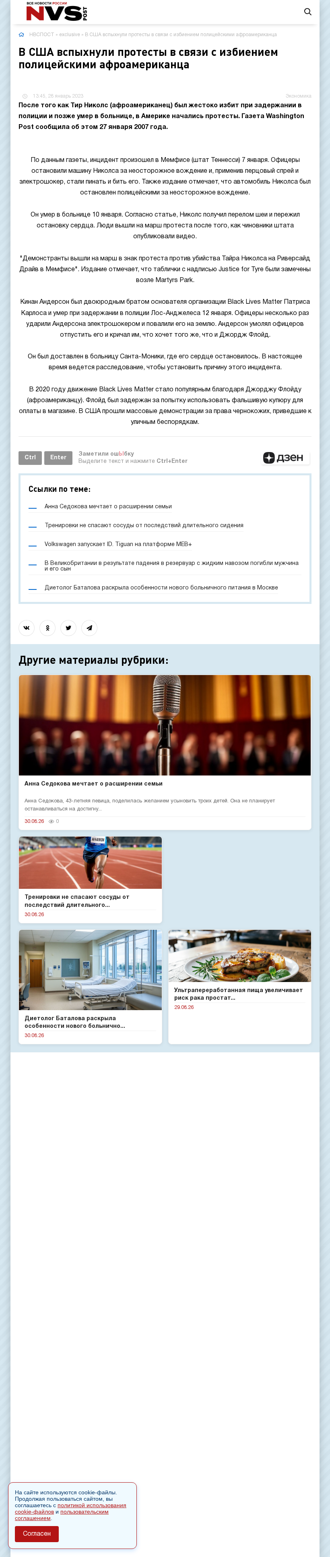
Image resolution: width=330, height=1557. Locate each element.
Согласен (37, 1534)
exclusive (69, 35)
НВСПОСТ (41, 35)
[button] (285, 458)
